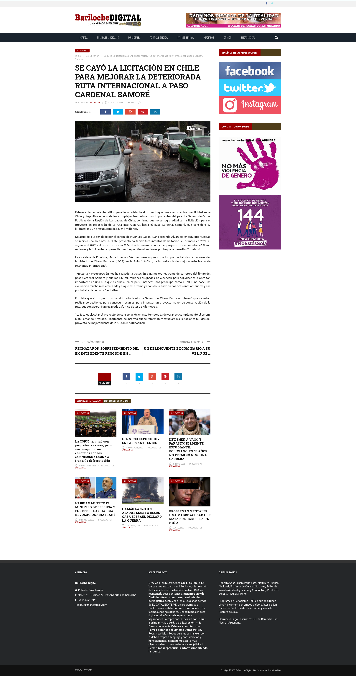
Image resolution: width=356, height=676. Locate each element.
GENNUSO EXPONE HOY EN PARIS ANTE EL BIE (141, 441)
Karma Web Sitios (274, 670)
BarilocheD (95, 102)
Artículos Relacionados (89, 401)
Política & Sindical (159, 37)
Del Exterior (82, 50)
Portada (84, 37)
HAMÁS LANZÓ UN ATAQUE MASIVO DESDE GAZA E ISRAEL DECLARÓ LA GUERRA (142, 514)
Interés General (185, 37)
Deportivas (208, 37)
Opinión (228, 37)
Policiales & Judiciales (108, 37)
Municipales (134, 37)
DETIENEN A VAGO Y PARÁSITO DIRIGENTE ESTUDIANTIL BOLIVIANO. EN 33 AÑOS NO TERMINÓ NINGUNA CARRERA (188, 449)
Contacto (88, 670)
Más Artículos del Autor (117, 401)
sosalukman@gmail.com (92, 605)
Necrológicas (248, 37)
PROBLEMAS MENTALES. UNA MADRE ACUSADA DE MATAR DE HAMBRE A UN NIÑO (189, 517)
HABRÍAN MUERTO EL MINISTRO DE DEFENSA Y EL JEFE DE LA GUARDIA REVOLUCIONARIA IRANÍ (95, 509)
